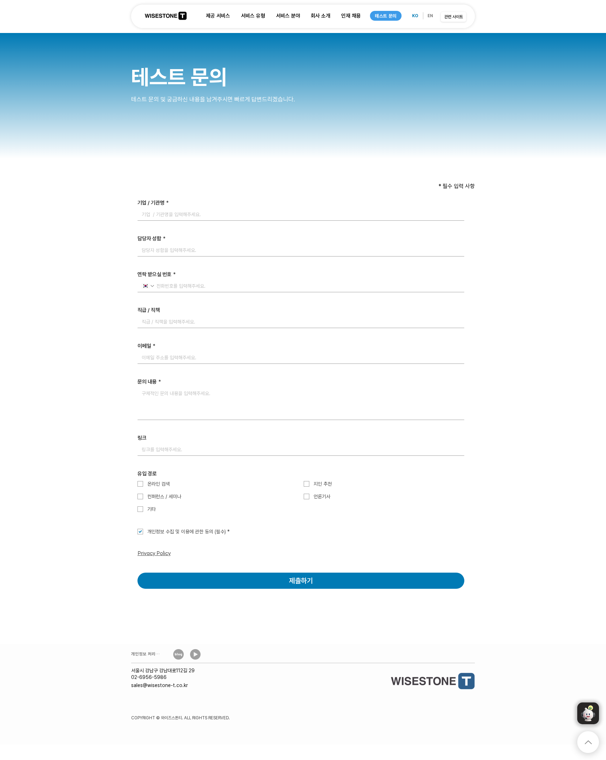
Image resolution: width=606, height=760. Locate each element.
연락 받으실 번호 (156, 274)
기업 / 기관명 (153, 203)
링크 (142, 438)
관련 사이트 (453, 16)
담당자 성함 (151, 238)
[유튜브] (195, 654)
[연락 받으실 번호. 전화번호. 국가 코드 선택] (148, 286)
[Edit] (588, 742)
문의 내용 (149, 382)
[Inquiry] (588, 713)
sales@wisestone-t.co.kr (159, 685)
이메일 (146, 346)
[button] (218, 16)
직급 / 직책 (148, 310)
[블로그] (178, 654)
